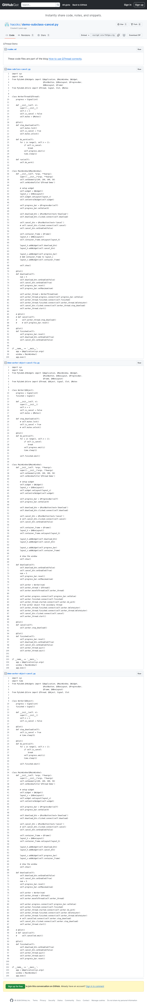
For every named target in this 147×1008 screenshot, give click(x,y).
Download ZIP (135, 35)
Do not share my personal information (122, 1000)
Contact (86, 1000)
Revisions (27, 35)
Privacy (43, 1000)
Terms (35, 1000)
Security (51, 1000)
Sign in (127, 4)
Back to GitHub (79, 5)
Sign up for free (15, 986)
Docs (78, 1000)
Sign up (139, 4)
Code (11, 35)
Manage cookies (98, 1000)
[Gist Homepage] (10, 4)
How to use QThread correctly (65, 58)
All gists (66, 5)
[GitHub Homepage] (11, 1000)
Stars (45, 35)
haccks (15, 24)
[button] (118, 35)
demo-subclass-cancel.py (40, 24)
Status (60, 1000)
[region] (73, 58)
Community (69, 1000)
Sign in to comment (95, 986)
